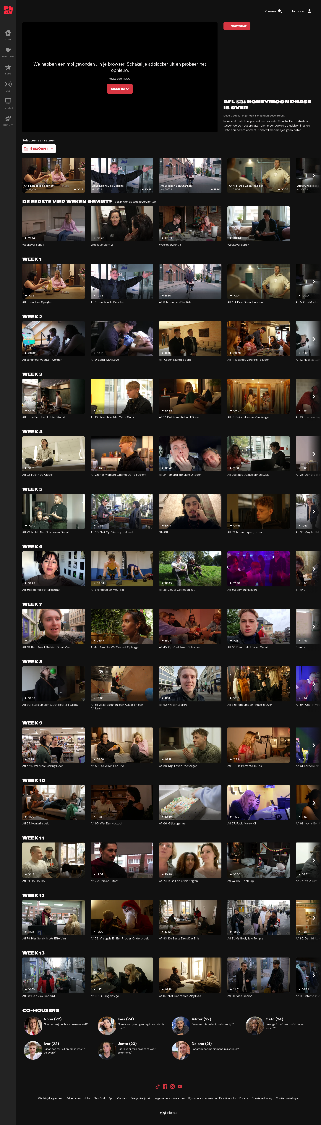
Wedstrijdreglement (50, 1098)
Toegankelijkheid (141, 1098)
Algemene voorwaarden (170, 1098)
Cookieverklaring (262, 1098)
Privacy (243, 1098)
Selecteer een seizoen (39, 140)
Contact (122, 1098)
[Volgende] (313, 175)
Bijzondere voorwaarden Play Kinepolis (212, 1098)
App (111, 1098)
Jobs (87, 1098)
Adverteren (74, 1098)
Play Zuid (99, 1098)
